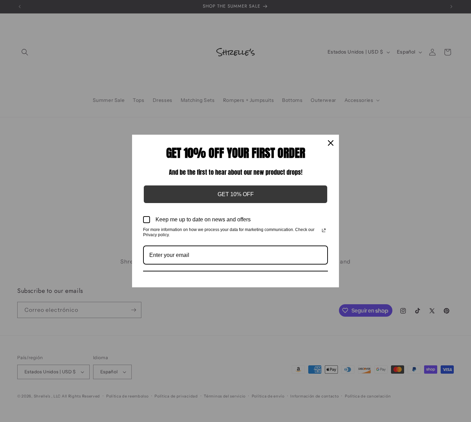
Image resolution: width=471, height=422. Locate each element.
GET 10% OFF (236, 194)
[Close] (330, 143)
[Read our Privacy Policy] (324, 230)
